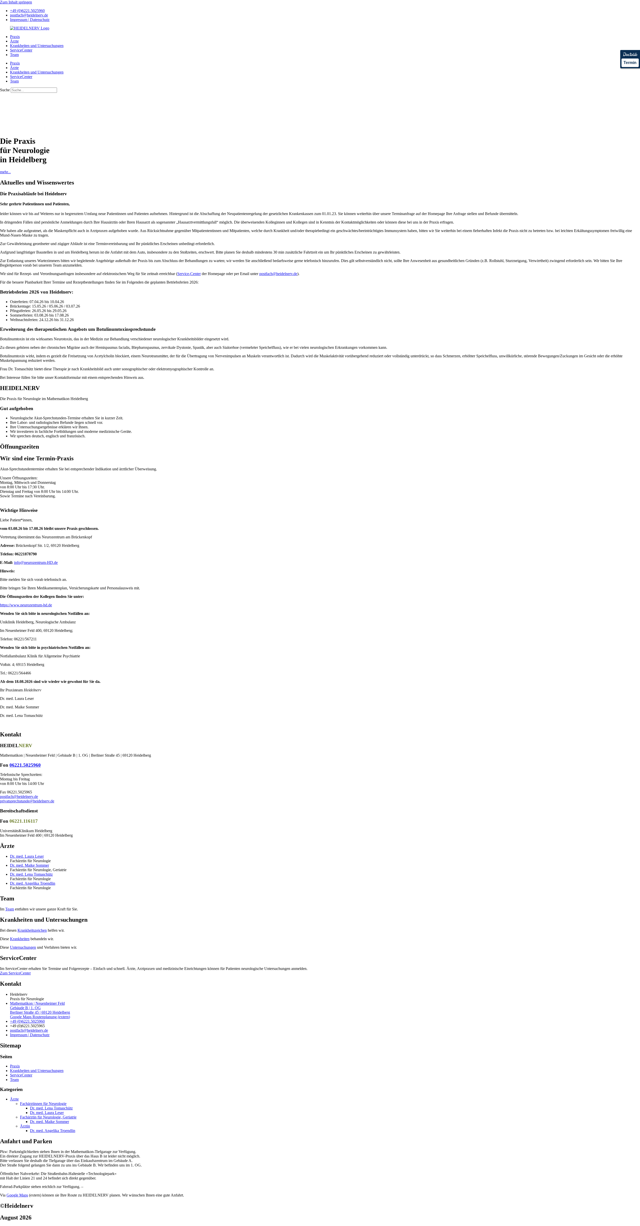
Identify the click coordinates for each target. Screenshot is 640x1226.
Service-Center (189, 274)
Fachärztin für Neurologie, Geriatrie (48, 1117)
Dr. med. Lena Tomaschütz (31, 874)
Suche (5, 90)
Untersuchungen (23, 947)
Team (14, 55)
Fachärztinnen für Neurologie (43, 1103)
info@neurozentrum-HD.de (36, 562)
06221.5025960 (25, 765)
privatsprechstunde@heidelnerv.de (27, 801)
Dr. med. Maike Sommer (29, 865)
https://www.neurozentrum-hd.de (26, 605)
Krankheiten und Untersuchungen (37, 46)
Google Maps (17, 1195)
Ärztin (25, 1126)
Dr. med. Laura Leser (27, 856)
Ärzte (14, 41)
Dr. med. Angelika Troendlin (32, 883)
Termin (630, 63)
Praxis (15, 37)
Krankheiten (20, 939)
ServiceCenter (21, 50)
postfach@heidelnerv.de (278, 274)
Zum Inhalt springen (16, 2)
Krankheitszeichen (32, 930)
